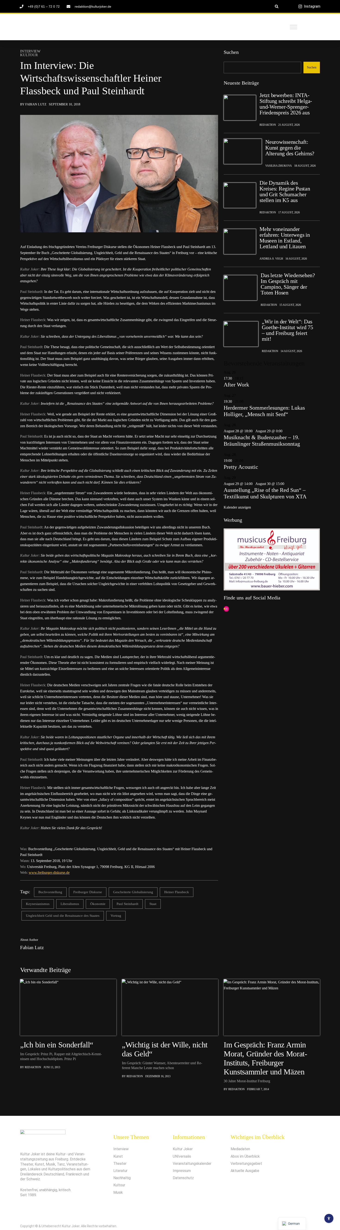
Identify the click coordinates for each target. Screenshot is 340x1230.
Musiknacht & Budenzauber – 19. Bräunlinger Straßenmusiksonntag (262, 440)
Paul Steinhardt (127, 904)
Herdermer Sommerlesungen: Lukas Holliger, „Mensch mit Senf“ (264, 411)
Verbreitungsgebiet (246, 1163)
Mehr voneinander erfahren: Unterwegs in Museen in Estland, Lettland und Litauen (285, 237)
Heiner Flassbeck (176, 892)
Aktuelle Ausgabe (245, 1171)
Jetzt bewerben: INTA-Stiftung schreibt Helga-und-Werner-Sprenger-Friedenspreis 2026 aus (286, 104)
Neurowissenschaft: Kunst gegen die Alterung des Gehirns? (289, 147)
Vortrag (116, 915)
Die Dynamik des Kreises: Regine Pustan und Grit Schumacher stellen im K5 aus (285, 191)
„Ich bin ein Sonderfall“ (56, 1044)
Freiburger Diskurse (87, 892)
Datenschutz (183, 1178)
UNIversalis (182, 1156)
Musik (118, 1192)
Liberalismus (70, 904)
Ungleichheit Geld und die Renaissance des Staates (62, 915)
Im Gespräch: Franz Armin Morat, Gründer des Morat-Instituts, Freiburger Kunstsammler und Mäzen (265, 1058)
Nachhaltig (122, 1178)
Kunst (118, 1156)
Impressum (182, 1171)
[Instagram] (226, 609)
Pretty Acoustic (241, 467)
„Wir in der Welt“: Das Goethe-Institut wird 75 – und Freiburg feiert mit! (287, 330)
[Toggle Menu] (293, 27)
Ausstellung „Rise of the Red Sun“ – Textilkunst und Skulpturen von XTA (265, 493)
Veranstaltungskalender (192, 1163)
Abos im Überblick (245, 1156)
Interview (30, 51)
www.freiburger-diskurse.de (49, 872)
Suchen (231, 52)
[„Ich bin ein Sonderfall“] (68, 1007)
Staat (152, 904)
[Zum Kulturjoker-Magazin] (69, 27)
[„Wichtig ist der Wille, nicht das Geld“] (170, 1007)
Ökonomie (97, 904)
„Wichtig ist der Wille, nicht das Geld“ (164, 1049)
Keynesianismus (37, 904)
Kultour (29, 55)
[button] (276, 6)
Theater (120, 1163)
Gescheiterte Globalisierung (133, 892)
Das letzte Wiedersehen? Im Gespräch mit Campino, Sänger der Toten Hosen (288, 284)
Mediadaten (240, 1149)
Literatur (120, 1171)
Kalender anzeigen (237, 507)
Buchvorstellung (50, 892)
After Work (236, 385)
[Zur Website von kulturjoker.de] (240, 107)
